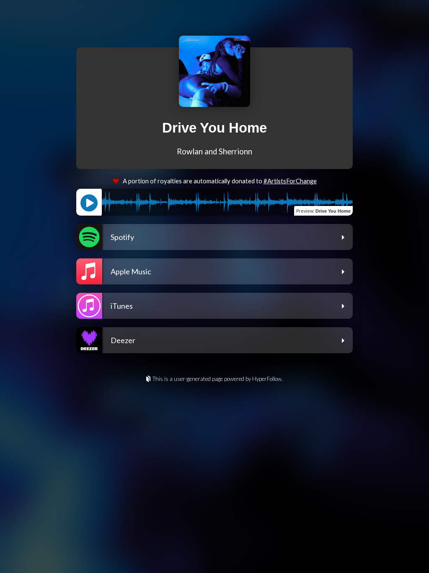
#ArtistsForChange (290, 181)
